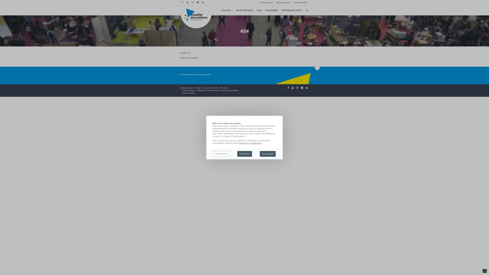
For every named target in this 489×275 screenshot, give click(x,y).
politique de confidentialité (250, 143)
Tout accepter (268, 154)
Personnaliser (221, 154)
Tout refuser (244, 154)
